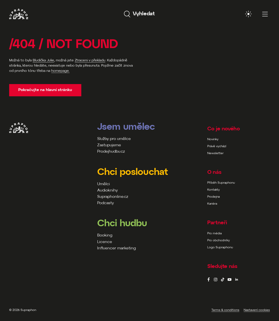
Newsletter (215, 153)
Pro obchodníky (218, 240)
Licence (104, 242)
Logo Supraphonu (220, 247)
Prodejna (213, 196)
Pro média (214, 233)
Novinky (212, 139)
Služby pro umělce (114, 139)
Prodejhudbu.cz (111, 152)
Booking (104, 235)
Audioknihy (107, 190)
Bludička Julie (43, 60)
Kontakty (213, 189)
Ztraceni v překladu (90, 60)
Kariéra (212, 203)
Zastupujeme (109, 145)
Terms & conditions (225, 310)
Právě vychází (216, 146)
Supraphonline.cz (112, 197)
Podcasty (105, 203)
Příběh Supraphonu (221, 182)
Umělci (103, 184)
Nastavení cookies (257, 310)
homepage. (60, 70)
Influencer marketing (116, 248)
